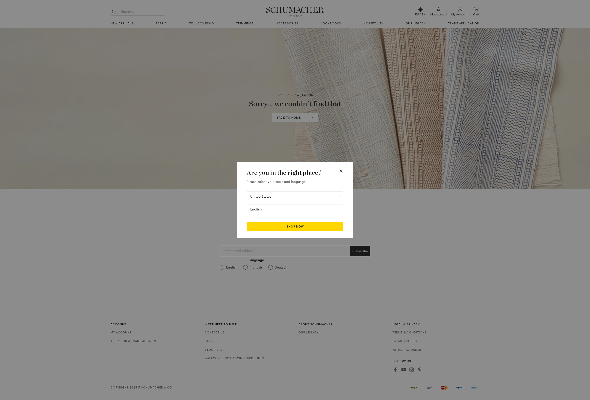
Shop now (295, 226)
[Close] (341, 171)
